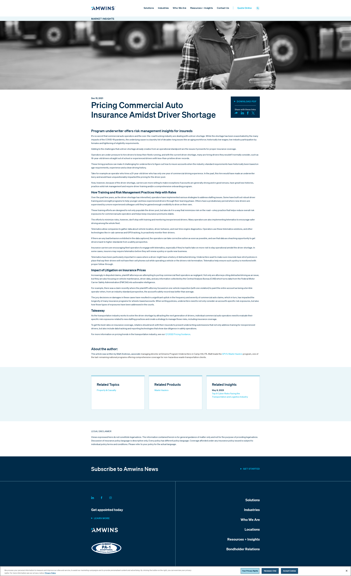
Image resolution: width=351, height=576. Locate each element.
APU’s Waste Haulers (236, 353)
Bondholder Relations (243, 549)
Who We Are (179, 7)
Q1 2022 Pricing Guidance (177, 334)
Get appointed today (107, 509)
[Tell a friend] (236, 112)
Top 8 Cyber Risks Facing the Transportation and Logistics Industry (230, 395)
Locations (252, 529)
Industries (163, 7)
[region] (175, 571)
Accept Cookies (289, 571)
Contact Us (223, 7)
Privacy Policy (50, 573)
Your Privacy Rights (250, 571)
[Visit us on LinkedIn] (96, 497)
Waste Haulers (161, 390)
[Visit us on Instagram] (113, 497)
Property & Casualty (106, 390)
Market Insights (102, 18)
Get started (251, 468)
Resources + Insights (201, 7)
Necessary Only (270, 571)
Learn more (102, 518)
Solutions (149, 7)
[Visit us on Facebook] (105, 497)
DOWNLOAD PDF (247, 101)
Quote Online (244, 7)
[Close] (347, 571)
